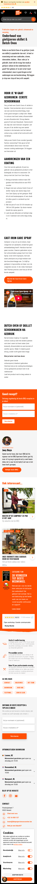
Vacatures (19, 682)
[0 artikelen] (3, 12)
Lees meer (16, 609)
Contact (7, 682)
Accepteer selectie (17, 875)
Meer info (21, 850)
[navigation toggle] (34, 13)
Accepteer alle (18, 879)
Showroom (8, 687)
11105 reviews (26, 617)
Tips (6, 490)
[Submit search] (33, 19)
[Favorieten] (26, 12)
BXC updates (9, 531)
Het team (31, 682)
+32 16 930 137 (13, 817)
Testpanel (7, 692)
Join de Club (20, 692)
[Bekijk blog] (18, 505)
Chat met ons (12, 813)
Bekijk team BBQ (11, 470)
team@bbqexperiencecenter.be (19, 822)
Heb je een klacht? (14, 826)
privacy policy (18, 844)
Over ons (20, 687)
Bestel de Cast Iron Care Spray (16, 280)
